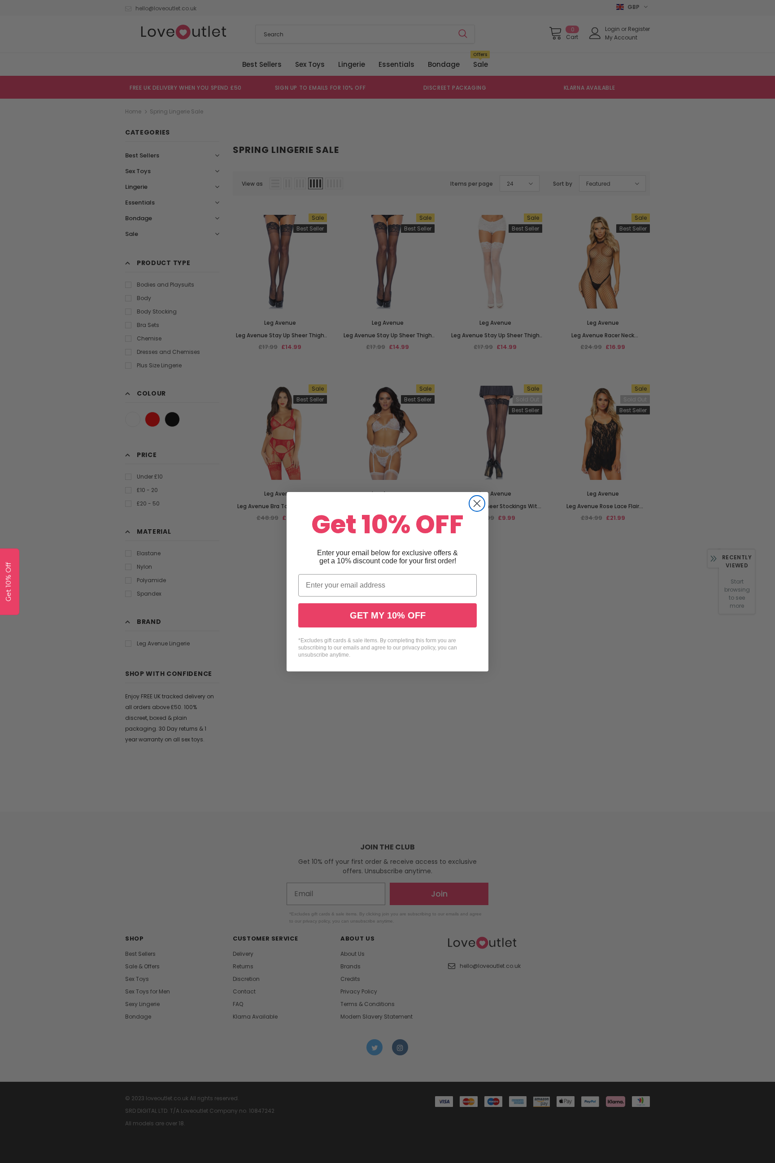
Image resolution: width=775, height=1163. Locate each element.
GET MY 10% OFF (388, 615)
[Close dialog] (477, 503)
